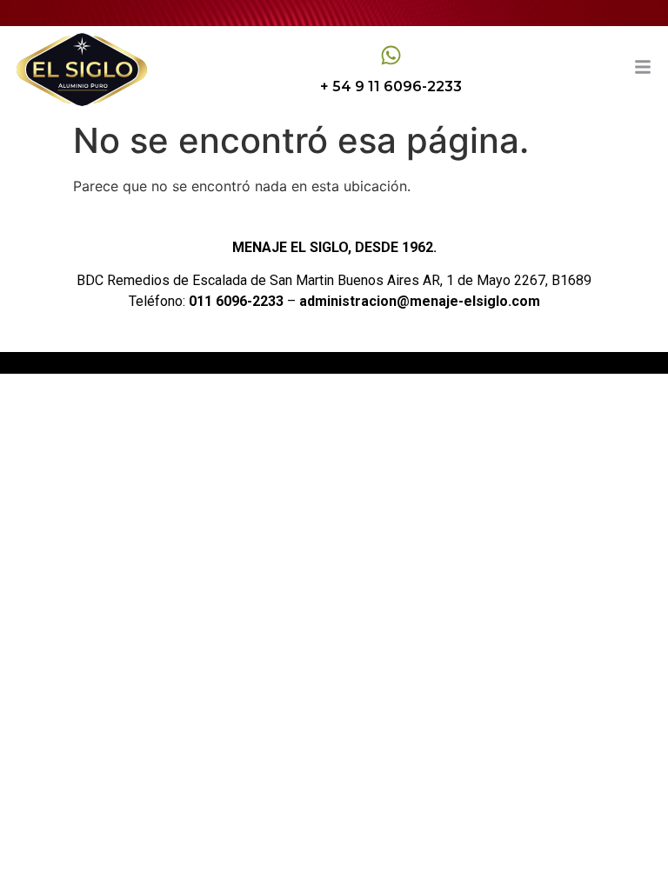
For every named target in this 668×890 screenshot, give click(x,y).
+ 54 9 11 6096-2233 (391, 86)
